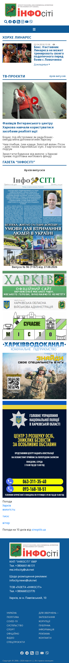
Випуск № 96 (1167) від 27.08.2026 (34, 266)
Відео (10, 637)
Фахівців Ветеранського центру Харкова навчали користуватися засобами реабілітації (28, 127)
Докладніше (41, 64)
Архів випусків (57, 76)
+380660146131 (25, 565)
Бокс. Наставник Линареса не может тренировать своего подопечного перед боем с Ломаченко (49, 53)
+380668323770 (25, 591)
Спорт (11, 629)
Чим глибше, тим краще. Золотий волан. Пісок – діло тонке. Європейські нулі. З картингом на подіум (34, 146)
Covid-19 (12, 621)
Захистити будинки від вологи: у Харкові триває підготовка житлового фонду (30, 155)
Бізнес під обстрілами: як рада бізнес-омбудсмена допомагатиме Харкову (28, 138)
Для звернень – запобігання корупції (48, 617)
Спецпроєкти (16, 642)
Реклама (44, 633)
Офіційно (13, 633)
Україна (12, 612)
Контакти (45, 637)
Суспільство (15, 625)
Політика (13, 617)
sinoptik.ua (39, 529)
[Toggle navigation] (34, 29)
